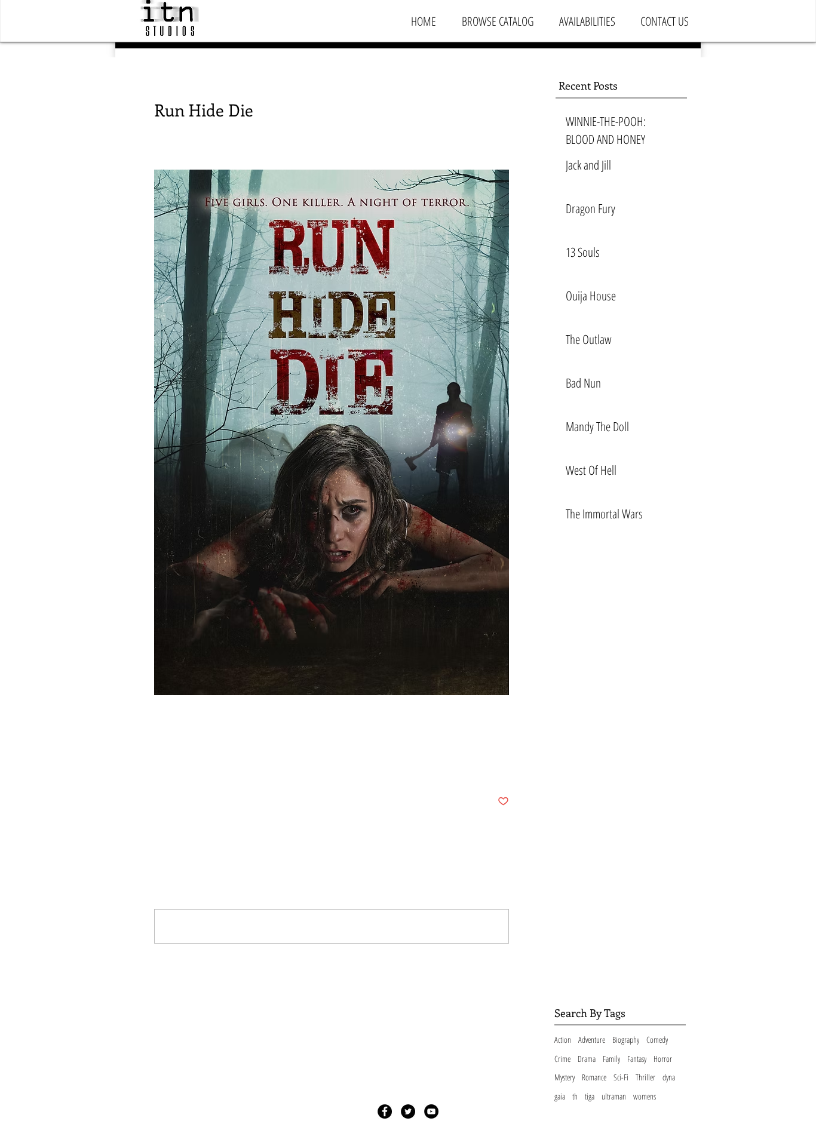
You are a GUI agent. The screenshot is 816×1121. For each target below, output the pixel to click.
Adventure (591, 1039)
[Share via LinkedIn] (218, 764)
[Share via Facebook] (159, 764)
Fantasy (636, 1058)
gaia (559, 1096)
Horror (663, 1058)
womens (644, 1096)
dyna (668, 1077)
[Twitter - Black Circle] (408, 1111)
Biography (625, 1039)
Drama (587, 1058)
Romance (594, 1077)
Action (562, 1039)
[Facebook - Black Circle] (385, 1111)
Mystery (564, 1077)
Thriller (645, 1077)
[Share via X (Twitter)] (189, 764)
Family (611, 1058)
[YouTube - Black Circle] (431, 1111)
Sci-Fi (620, 1077)
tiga (589, 1096)
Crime (562, 1058)
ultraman (614, 1096)
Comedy (657, 1039)
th (575, 1096)
